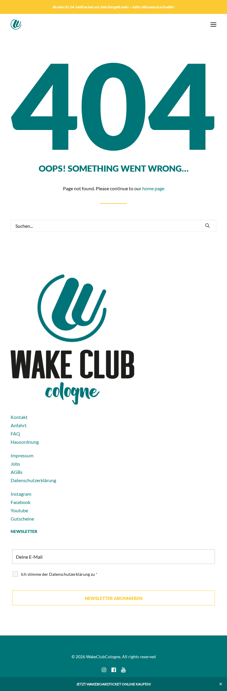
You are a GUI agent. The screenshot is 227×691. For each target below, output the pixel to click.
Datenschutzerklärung (33, 480)
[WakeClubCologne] (27, 24)
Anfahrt (19, 425)
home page (153, 188)
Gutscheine (22, 518)
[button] (213, 24)
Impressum (22, 455)
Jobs (15, 463)
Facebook (20, 502)
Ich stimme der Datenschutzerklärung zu (59, 574)
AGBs (16, 472)
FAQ (15, 433)
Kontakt (19, 417)
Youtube (19, 510)
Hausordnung (25, 442)
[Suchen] (113, 226)
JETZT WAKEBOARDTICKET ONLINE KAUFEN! (113, 684)
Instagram (21, 494)
